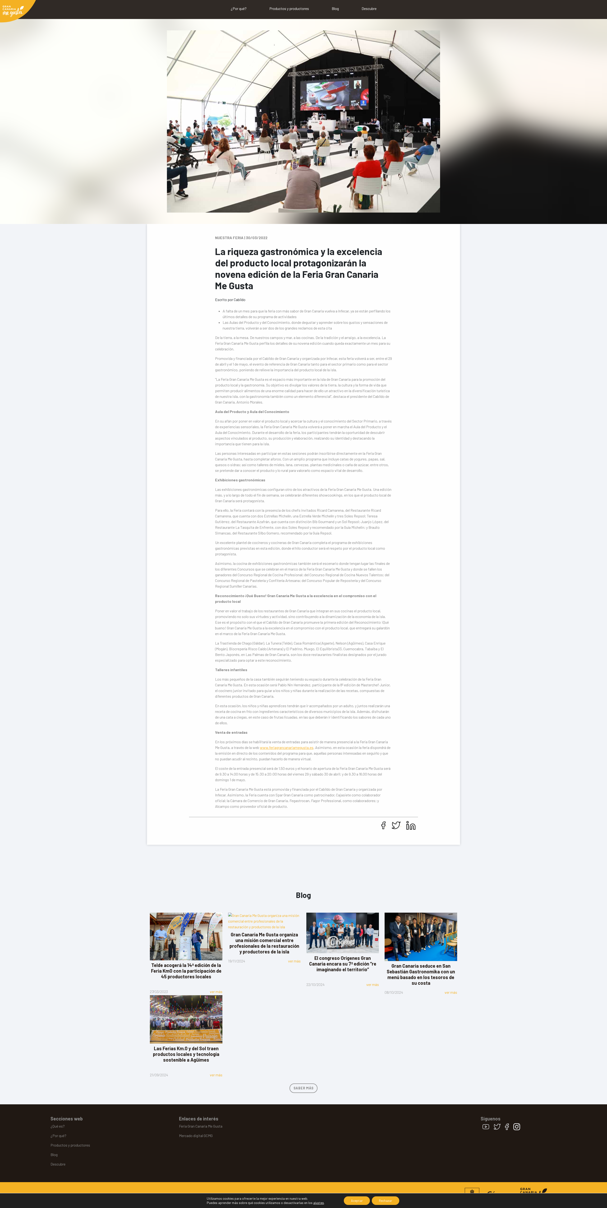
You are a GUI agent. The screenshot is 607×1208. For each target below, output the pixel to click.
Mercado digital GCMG (196, 1135)
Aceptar (357, 1201)
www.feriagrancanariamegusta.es (286, 747)
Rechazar (385, 1201)
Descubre (369, 8)
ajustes (318, 1203)
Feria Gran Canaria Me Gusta (200, 1126)
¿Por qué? (239, 8)
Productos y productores (289, 8)
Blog (335, 8)
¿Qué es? (58, 1126)
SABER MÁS (303, 1088)
